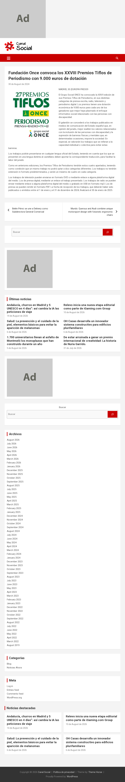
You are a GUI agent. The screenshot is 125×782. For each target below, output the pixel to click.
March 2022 (13, 641)
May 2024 (11, 542)
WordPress (72, 776)
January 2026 (13, 466)
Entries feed (13, 690)
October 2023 (13, 569)
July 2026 (11, 443)
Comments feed (15, 693)
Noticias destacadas (21, 708)
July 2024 (11, 535)
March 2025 (13, 504)
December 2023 (15, 561)
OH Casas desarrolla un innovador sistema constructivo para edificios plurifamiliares (87, 324)
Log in (10, 686)
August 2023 (13, 576)
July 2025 (11, 489)
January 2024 (13, 557)
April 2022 (12, 637)
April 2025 (12, 500)
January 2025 (13, 512)
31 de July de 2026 (73, 348)
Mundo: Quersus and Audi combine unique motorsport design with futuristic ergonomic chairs (90, 211)
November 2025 (15, 474)
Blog (9, 663)
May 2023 (11, 588)
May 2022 (11, 633)
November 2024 (15, 519)
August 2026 (13, 439)
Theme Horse (95, 772)
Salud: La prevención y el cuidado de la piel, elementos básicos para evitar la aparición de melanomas (33, 324)
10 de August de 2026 (74, 312)
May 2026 (11, 451)
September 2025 (15, 481)
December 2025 (15, 470)
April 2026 (12, 455)
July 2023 (11, 580)
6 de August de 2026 (17, 332)
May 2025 (11, 497)
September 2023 (15, 573)
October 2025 (13, 478)
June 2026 (12, 447)
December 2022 (15, 607)
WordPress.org (14, 697)
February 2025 (14, 508)
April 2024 (12, 546)
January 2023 (13, 603)
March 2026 (13, 458)
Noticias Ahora (14, 667)
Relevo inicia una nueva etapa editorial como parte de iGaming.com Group (89, 306)
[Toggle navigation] (9, 58)
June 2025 (12, 493)
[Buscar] (107, 232)
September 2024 (15, 527)
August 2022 (13, 622)
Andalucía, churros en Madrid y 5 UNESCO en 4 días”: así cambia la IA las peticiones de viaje (33, 308)
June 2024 (12, 538)
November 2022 (15, 611)
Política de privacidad (63, 772)
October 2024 (13, 523)
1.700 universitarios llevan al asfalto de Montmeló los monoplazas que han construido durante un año (33, 340)
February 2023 (14, 599)
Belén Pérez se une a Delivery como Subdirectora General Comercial (30, 210)
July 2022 (11, 626)
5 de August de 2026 (17, 348)
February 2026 (14, 462)
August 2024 (13, 531)
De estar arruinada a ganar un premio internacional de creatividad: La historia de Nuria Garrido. (90, 340)
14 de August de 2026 (17, 316)
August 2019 (13, 645)
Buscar (62, 407)
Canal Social (44, 772)
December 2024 (15, 516)
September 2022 (15, 618)
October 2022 (13, 614)
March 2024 (13, 550)
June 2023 (12, 584)
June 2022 (12, 630)
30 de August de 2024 (18, 84)
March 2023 (13, 595)
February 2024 (14, 554)
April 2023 (12, 592)
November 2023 (15, 565)
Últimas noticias (20, 299)
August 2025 (13, 485)
